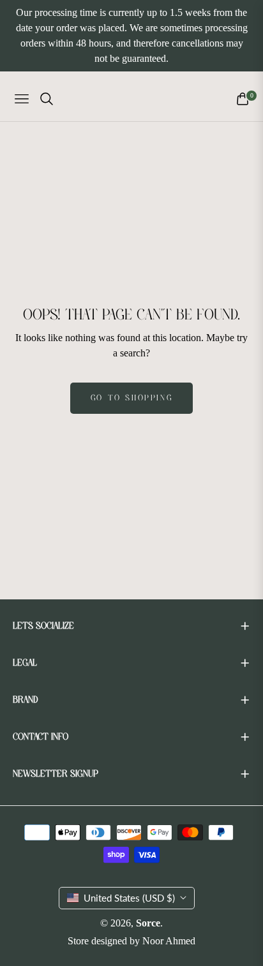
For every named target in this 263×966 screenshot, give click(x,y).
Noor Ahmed (168, 940)
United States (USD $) (129, 898)
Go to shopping (131, 398)
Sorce (148, 923)
